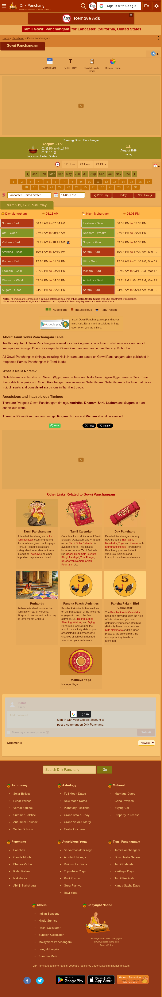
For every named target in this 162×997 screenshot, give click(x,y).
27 (102, 187)
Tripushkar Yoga (75, 871)
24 (76, 187)
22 (60, 187)
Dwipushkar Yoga (75, 864)
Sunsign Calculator (51, 934)
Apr (60, 174)
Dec (127, 174)
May (69, 174)
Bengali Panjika (49, 949)
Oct (110, 174)
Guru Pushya (72, 885)
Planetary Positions (76, 807)
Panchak (19, 850)
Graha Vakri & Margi (77, 822)
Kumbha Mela (48, 956)
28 (110, 187)
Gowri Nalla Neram (127, 857)
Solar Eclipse (22, 793)
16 (140, 181)
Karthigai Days (124, 871)
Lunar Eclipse (22, 800)
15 (131, 181)
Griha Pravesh (124, 800)
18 (26, 187)
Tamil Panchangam (127, 850)
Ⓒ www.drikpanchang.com (106, 942)
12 (106, 181)
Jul (85, 174)
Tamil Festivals (124, 878)
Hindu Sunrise (48, 920)
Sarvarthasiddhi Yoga (78, 850)
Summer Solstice (24, 815)
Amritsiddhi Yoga (75, 857)
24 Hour (85, 164)
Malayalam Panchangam (55, 942)
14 (123, 181)
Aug (93, 174)
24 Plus (101, 164)
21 (51, 187)
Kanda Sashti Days (127, 885)
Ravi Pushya (72, 878)
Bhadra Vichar (22, 864)
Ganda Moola (22, 857)
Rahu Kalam (21, 871)
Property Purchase (127, 815)
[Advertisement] (81, 105)
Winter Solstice (23, 829)
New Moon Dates (75, 800)
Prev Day (101, 195)
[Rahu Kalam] (68, 242)
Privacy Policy (106, 945)
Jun (77, 174)
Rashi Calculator (50, 927)
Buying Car (122, 807)
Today (123, 195)
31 (136, 187)
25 (85, 187)
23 (68, 187)
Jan (34, 174)
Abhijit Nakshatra (24, 885)
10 (89, 181)
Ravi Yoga (70, 892)
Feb (43, 174)
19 (34, 187)
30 (127, 187)
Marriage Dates (125, 793)
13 (114, 181)
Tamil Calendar (125, 864)
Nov (118, 174)
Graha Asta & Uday (76, 815)
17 (148, 181)
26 (93, 187)
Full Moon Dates (75, 793)
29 (119, 187)
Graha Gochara (74, 829)
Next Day (145, 195)
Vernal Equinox (23, 807)
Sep (101, 174)
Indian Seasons (49, 913)
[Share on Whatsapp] (55, 426)
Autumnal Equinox (25, 822)
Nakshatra (20, 878)
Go (105, 769)
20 (43, 187)
